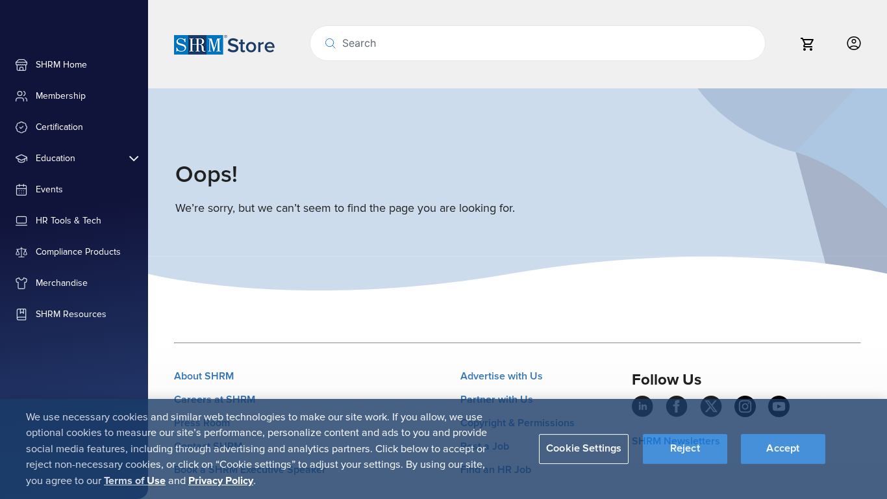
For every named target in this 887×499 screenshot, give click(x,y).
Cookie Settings (583, 448)
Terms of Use (135, 480)
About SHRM (204, 376)
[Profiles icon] (854, 44)
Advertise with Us (501, 376)
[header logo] (224, 44)
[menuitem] (74, 65)
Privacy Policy (220, 480)
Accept (782, 448)
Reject (685, 448)
